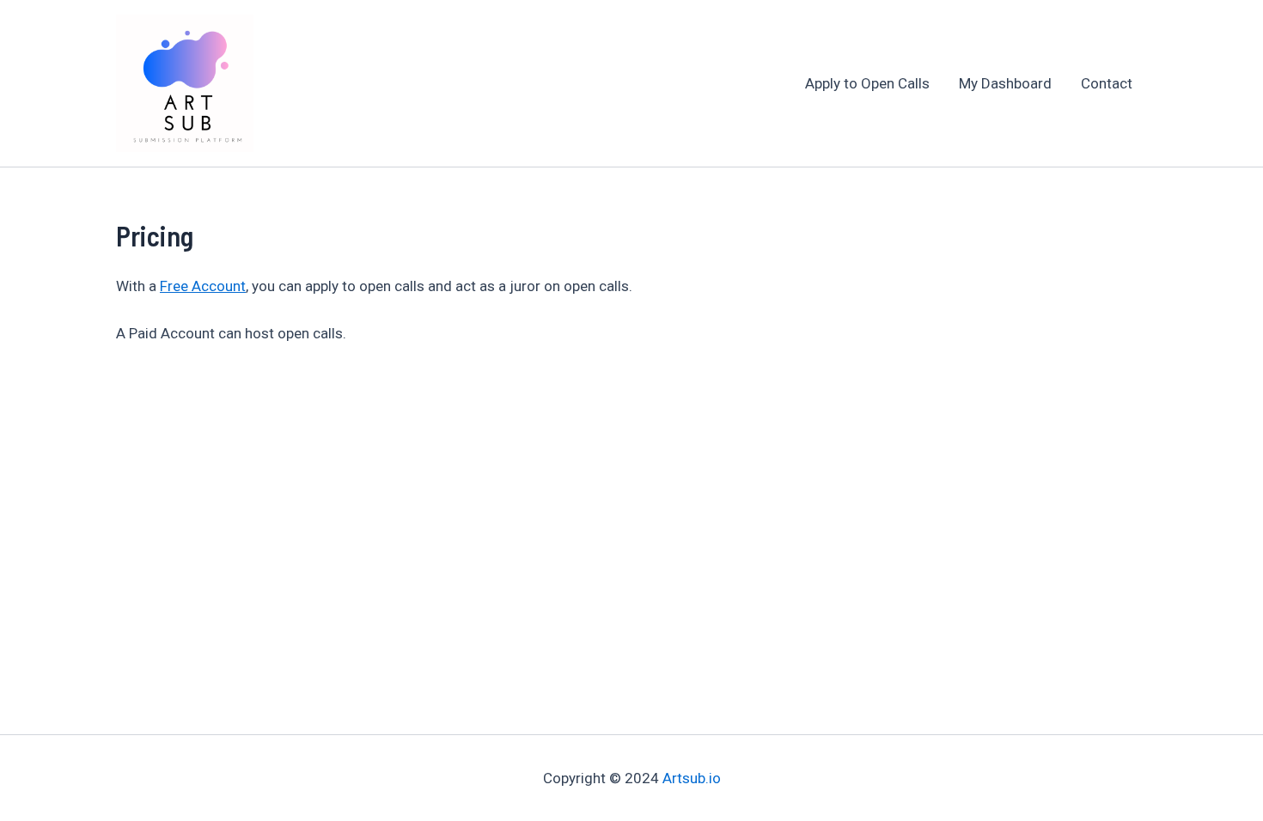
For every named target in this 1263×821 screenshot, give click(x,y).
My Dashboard (1005, 83)
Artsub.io (691, 778)
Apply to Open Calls (867, 83)
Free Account (203, 286)
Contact (1106, 83)
